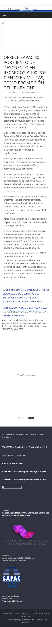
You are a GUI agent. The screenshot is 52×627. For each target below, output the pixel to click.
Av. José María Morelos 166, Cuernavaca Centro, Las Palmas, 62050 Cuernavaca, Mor (25, 514)
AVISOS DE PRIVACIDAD (12, 463)
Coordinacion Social (32, 92)
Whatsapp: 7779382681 (12, 601)
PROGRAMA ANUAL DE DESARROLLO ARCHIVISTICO (24, 447)
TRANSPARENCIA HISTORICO (14, 455)
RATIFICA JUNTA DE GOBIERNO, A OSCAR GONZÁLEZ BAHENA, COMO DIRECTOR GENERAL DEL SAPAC (25, 311)
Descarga (31, 418)
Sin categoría (10, 52)
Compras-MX (22, 418)
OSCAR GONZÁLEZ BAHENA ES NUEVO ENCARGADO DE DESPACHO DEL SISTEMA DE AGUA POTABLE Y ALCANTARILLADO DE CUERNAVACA (26, 295)
